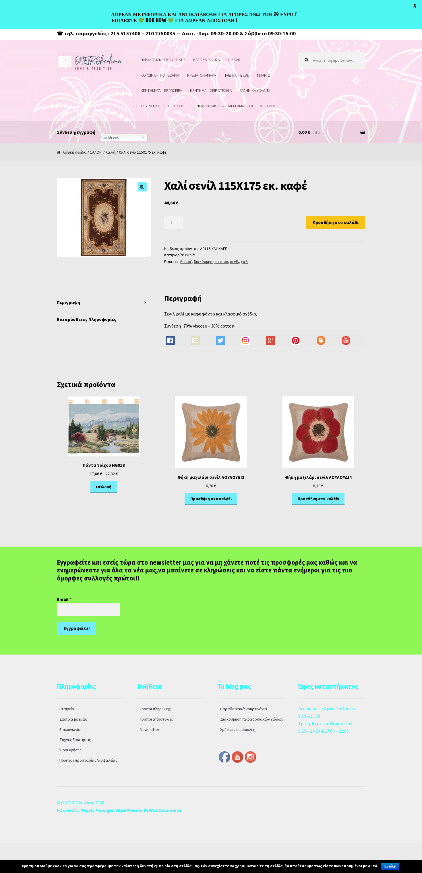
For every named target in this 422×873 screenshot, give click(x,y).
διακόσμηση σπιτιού (211, 261)
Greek (113, 137)
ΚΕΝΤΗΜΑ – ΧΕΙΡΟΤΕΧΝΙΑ (211, 90)
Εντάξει (390, 866)
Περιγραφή (68, 302)
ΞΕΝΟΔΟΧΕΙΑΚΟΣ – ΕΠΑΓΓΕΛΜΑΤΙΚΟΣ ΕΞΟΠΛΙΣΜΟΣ (234, 106)
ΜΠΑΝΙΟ (263, 75)
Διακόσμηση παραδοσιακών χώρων (251, 719)
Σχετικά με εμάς (73, 719)
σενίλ (234, 261)
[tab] (104, 302)
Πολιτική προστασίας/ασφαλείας (88, 760)
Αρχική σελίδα (75, 152)
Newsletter (149, 729)
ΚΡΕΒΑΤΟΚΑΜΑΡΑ (201, 75)
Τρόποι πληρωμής (155, 708)
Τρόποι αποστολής (156, 719)
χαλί (244, 261)
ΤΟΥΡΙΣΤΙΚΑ (150, 106)
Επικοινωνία (70, 729)
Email (64, 599)
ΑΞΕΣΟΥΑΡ (176, 106)
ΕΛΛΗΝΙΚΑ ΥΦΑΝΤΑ (254, 90)
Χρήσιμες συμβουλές (237, 729)
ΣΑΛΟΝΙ (233, 59)
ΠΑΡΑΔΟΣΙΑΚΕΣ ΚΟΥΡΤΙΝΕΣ (163, 59)
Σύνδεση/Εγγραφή (76, 132)
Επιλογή (103, 486)
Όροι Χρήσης (70, 749)
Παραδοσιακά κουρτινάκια (243, 708)
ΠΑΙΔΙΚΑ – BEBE (236, 75)
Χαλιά (111, 152)
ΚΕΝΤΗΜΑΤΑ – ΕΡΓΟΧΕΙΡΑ (161, 90)
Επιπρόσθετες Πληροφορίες (86, 319)
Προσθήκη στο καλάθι (336, 222)
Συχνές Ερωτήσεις (75, 739)
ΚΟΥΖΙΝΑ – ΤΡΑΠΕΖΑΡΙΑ (160, 75)
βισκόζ (186, 261)
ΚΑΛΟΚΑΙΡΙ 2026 (206, 59)
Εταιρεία (66, 708)
